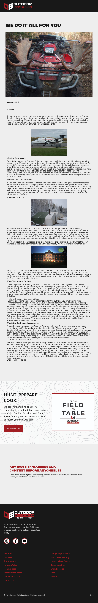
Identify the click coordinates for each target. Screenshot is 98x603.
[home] (18, 6)
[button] (91, 6)
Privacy (91, 595)
